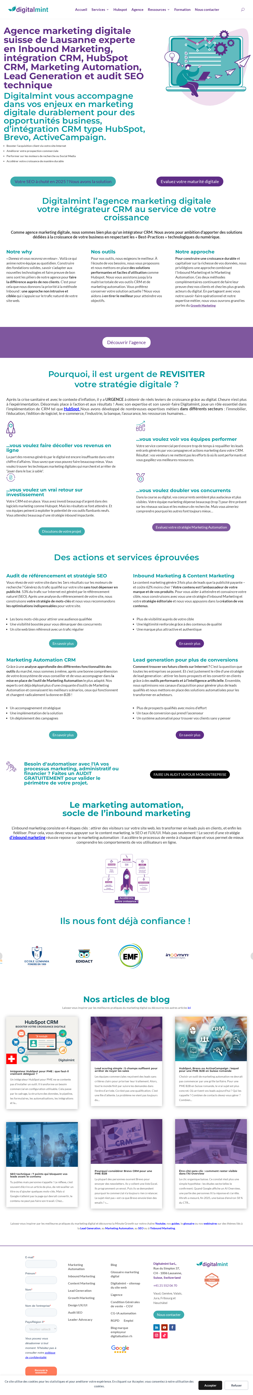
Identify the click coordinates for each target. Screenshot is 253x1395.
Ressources (157, 9)
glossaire (188, 1223)
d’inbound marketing (27, 837)
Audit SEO (75, 1312)
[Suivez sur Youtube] (164, 1327)
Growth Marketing (203, 305)
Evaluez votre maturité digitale (190, 181)
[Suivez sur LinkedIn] (156, 1327)
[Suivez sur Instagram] (156, 1335)
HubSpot (72, 408)
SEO (140, 1228)
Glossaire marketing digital (125, 1274)
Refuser (236, 1385)
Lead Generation (90, 1228)
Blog (114, 1265)
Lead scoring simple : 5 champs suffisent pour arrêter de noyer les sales (126, 1069)
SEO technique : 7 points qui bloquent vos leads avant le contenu (38, 1175)
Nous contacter (207, 9)
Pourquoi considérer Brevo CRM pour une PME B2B (123, 1172)
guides (175, 1223)
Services (98, 9)
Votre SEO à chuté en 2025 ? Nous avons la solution (63, 181)
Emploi (128, 1320)
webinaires (210, 1223)
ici (189, 1007)
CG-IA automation (123, 1313)
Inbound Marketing (81, 1276)
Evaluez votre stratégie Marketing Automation (191, 527)
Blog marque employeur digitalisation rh (121, 1332)
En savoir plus (63, 643)
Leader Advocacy (80, 1319)
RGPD (115, 1320)
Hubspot (120, 9)
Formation (182, 9)
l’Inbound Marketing (162, 1228)
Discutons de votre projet (61, 531)
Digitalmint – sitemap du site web (125, 1285)
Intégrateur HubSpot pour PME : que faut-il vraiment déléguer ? (39, 1072)
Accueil (81, 9)
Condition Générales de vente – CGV (125, 1304)
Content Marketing (81, 1283)
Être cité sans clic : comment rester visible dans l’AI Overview (208, 1172)
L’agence (117, 1294)
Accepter (210, 1385)
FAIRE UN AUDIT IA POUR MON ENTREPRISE (190, 774)
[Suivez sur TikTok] (164, 1335)
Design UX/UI (77, 1305)
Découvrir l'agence (126, 342)
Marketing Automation (119, 1228)
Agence (137, 9)
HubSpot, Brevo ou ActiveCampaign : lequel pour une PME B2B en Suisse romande (209, 1069)
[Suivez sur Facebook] (172, 1327)
